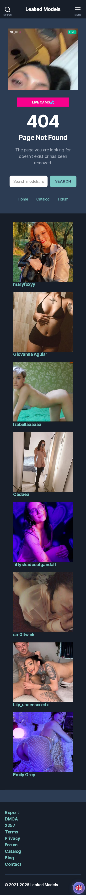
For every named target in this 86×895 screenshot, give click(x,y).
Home (23, 199)
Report (12, 812)
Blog (9, 857)
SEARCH (63, 181)
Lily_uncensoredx (30, 704)
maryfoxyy (24, 284)
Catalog (42, 199)
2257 (10, 825)
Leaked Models (43, 9)
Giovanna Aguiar (30, 354)
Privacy (12, 838)
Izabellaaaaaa (27, 424)
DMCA (11, 818)
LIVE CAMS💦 (43, 102)
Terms (11, 831)
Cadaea (21, 494)
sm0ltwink (23, 634)
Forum (63, 199)
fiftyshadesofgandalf (34, 564)
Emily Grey (24, 774)
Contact (13, 864)
